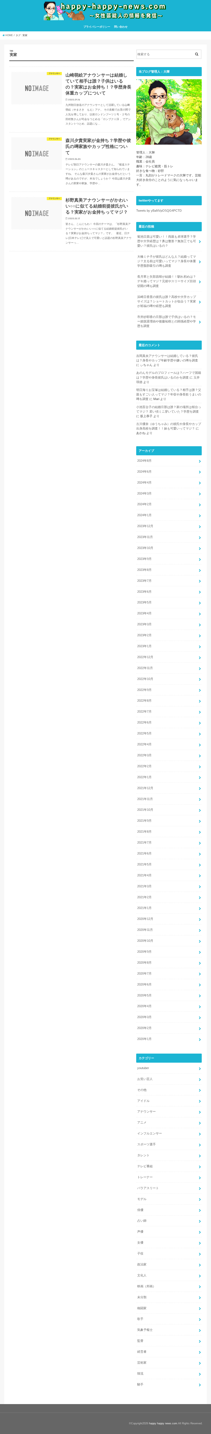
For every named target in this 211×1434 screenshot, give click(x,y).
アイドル (143, 1100)
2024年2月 (144, 504)
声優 (140, 1231)
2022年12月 (145, 657)
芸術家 (142, 1362)
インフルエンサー (149, 1133)
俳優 (140, 1210)
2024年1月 (144, 515)
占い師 (142, 1220)
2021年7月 (144, 842)
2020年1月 (144, 1039)
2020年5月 (144, 995)
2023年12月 (145, 526)
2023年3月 (144, 624)
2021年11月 (145, 799)
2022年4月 (144, 744)
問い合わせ (121, 26)
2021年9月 (144, 820)
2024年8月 (144, 460)
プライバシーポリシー (96, 26)
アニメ (142, 1122)
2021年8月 (144, 831)
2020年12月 (145, 919)
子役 (140, 1253)
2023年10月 (145, 548)
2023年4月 (144, 613)
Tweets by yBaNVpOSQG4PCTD (159, 210)
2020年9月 (144, 951)
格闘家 (142, 1308)
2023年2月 (144, 635)
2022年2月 (144, 766)
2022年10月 (145, 679)
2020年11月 (145, 929)
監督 (140, 1340)
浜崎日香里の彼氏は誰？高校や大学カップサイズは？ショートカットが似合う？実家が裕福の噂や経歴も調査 (166, 301)
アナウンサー (146, 1111)
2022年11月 (145, 668)
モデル (142, 1199)
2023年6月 (144, 591)
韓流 (140, 1373)
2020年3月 (144, 1017)
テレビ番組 (145, 1166)
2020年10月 (145, 940)
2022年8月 (144, 700)
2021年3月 (144, 886)
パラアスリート (148, 1188)
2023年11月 (145, 537)
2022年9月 (144, 690)
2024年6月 (144, 471)
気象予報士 (145, 1329)
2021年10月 (145, 809)
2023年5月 (144, 602)
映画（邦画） (146, 1286)
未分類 (142, 1297)
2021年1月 (144, 908)
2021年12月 (145, 788)
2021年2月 (144, 897)
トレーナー (145, 1177)
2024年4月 (144, 482)
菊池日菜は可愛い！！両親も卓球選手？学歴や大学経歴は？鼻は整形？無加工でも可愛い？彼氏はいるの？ (166, 241)
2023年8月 (144, 569)
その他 (142, 1090)
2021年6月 (144, 853)
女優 (140, 1242)
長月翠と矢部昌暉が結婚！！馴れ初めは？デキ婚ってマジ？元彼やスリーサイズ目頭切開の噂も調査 (166, 281)
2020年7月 (144, 973)
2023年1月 (144, 646)
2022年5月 (144, 733)
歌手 (140, 1319)
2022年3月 (144, 755)
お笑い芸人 (145, 1079)
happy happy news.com (163, 1423)
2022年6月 (144, 722)
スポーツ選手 (146, 1144)
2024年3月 (144, 493)
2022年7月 (144, 711)
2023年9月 (144, 559)
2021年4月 (144, 875)
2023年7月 (144, 580)
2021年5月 (144, 864)
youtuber (143, 1068)
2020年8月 (144, 962)
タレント (143, 1155)
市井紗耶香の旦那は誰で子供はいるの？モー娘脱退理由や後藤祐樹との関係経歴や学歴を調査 (166, 321)
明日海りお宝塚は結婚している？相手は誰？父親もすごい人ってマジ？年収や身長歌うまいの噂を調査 (168, 394)
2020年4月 (144, 1006)
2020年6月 (144, 984)
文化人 (142, 1275)
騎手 (140, 1384)
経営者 (142, 1351)
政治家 (142, 1264)
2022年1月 (144, 777)
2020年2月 (144, 1028)
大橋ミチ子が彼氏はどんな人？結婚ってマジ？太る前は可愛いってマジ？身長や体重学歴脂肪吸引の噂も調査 (166, 261)
